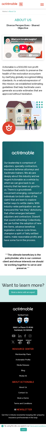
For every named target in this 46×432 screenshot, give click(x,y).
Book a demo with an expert (23, 292)
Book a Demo (23, 398)
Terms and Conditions (38, 426)
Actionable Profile (23, 360)
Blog (23, 370)
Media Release (23, 365)
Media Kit (23, 376)
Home (4, 11)
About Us (23, 387)
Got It (23, 429)
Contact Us (23, 393)
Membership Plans (23, 354)
